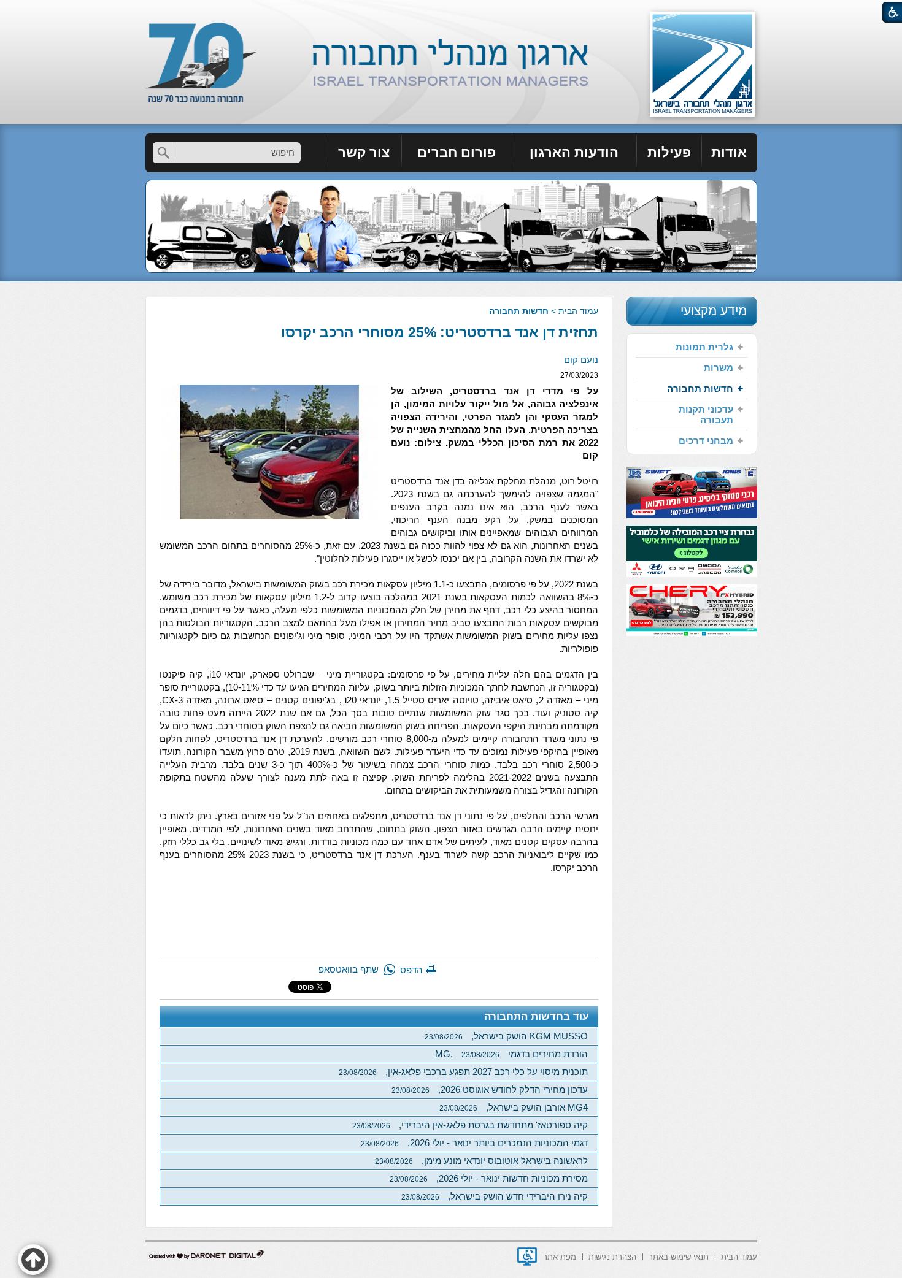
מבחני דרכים (706, 440)
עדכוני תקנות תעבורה (706, 414)
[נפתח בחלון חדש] (527, 1256)
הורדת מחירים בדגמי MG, (511, 1054)
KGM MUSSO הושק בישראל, (506, 1036)
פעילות (669, 152)
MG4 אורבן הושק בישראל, (513, 1107)
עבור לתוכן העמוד (451, 12)
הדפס (411, 970)
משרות (718, 367)
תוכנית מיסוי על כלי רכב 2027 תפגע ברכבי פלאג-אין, (463, 1071)
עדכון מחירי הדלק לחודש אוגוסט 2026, (489, 1089)
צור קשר (364, 152)
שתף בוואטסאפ (348, 969)
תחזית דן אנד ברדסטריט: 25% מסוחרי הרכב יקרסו (439, 332)
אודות (729, 152)
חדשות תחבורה (519, 311)
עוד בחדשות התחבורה (536, 1016)
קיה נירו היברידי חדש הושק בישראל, (494, 1196)
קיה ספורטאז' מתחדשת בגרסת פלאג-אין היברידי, (470, 1125)
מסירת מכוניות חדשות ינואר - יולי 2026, (489, 1178)
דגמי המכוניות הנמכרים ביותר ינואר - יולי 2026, (474, 1143)
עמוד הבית (578, 311)
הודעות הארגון (574, 152)
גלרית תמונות (704, 347)
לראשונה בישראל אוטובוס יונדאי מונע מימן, (481, 1160)
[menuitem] (729, 152)
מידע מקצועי (713, 311)
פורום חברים (456, 152)
